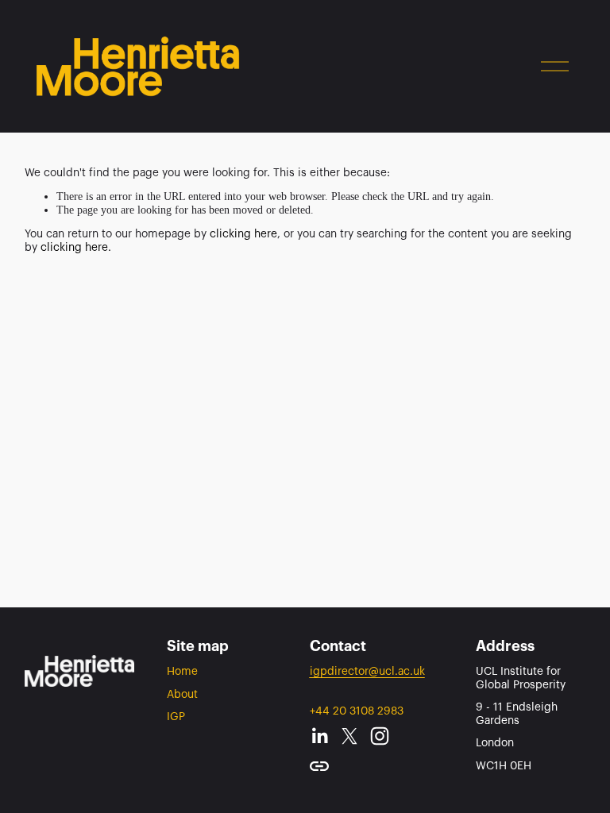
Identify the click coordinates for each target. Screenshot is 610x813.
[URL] (319, 766)
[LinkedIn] (319, 736)
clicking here (243, 234)
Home (182, 671)
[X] (349, 736)
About (182, 694)
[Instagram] (379, 736)
